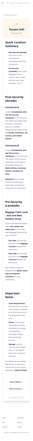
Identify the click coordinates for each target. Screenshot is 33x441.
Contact (19, 427)
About (4, 418)
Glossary (4, 427)
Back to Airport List (11, 15)
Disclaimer (20, 418)
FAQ (3, 422)
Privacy (19, 422)
